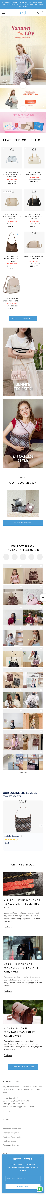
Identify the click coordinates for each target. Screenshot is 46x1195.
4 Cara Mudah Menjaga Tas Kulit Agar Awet (19, 1032)
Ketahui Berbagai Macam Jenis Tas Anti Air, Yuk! (22, 968)
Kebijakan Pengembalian (12, 1137)
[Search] (38, 13)
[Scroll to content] (23, 85)
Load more (23, 772)
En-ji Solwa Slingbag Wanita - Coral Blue (12, 174)
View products (23, 523)
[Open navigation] (3, 13)
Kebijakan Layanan (10, 1141)
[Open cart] (43, 12)
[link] (13, 574)
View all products (23, 318)
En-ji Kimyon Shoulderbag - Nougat (12, 259)
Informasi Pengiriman (11, 1133)
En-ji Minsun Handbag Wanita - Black (34, 216)
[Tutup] (41, 1157)
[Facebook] (4, 1111)
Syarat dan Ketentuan (11, 1145)
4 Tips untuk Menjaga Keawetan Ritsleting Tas (22, 904)
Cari (4, 1124)
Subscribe (23, 1187)
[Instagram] (9, 1111)
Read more (8, 927)
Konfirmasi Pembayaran (12, 1129)
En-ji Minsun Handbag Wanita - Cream (12, 216)
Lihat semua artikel (23, 1067)
